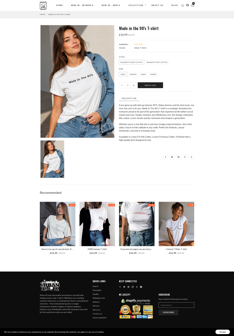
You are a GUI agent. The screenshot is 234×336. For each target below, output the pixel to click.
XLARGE (153, 74)
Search (95, 286)
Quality (96, 294)
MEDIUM (133, 74)
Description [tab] (129, 98)
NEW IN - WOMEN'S (82, 5)
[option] (77, 81)
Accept (223, 332)
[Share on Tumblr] (191, 157)
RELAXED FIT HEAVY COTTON (131, 62)
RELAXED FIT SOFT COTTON (157, 62)
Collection (135, 5)
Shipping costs (99, 298)
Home (59, 5)
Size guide (97, 290)
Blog (175, 5)
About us (157, 5)
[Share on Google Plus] (185, 157)
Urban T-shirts (140, 48)
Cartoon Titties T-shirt (176, 249)
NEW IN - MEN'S (111, 5)
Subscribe (168, 312)
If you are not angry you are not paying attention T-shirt (145, 249)
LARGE (143, 74)
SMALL (123, 74)
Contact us (97, 313)
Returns (96, 306)
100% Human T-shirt (97, 249)
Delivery (96, 302)
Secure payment (99, 317)
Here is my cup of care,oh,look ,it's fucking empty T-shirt (67, 249)
